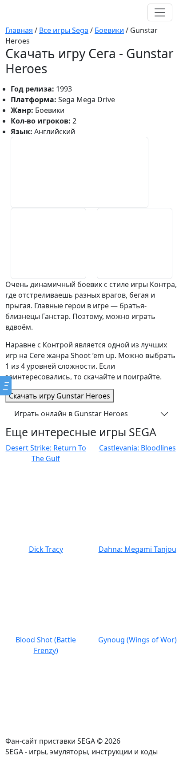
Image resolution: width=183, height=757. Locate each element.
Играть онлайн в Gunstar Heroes (71, 413)
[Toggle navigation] (159, 12)
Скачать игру (59, 396)
